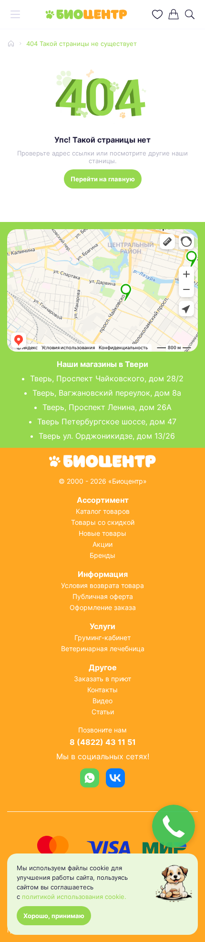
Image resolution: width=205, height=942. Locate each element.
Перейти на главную (103, 179)
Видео (102, 701)
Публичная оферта (102, 596)
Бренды (102, 555)
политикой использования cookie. (74, 896)
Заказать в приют (102, 679)
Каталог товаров (103, 511)
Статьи (103, 712)
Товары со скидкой (102, 522)
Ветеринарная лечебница (102, 648)
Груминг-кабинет (102, 637)
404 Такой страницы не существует (81, 43)
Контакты (102, 690)
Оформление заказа (103, 607)
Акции (102, 544)
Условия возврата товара (102, 585)
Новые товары (102, 533)
